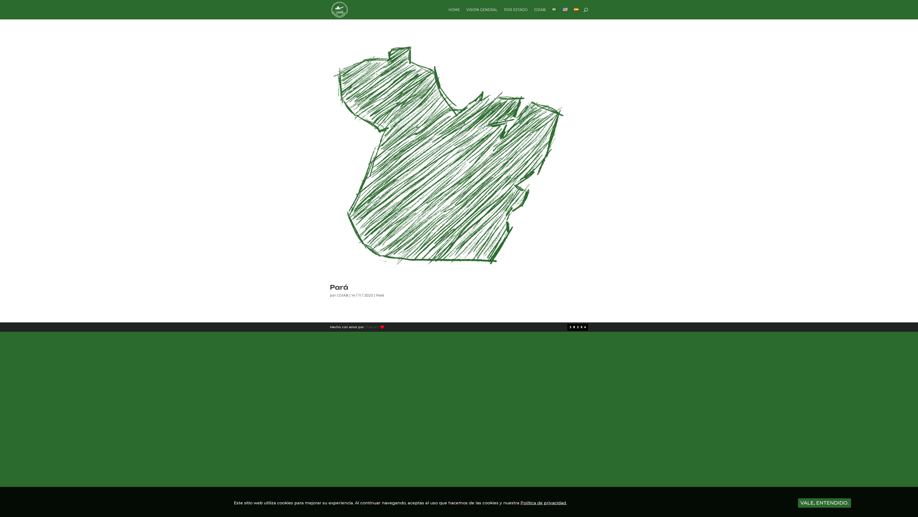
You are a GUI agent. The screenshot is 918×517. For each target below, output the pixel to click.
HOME (454, 10)
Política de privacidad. (543, 502)
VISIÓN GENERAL (481, 10)
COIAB (540, 10)
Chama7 (371, 327)
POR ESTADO (516, 10)
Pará (339, 287)
